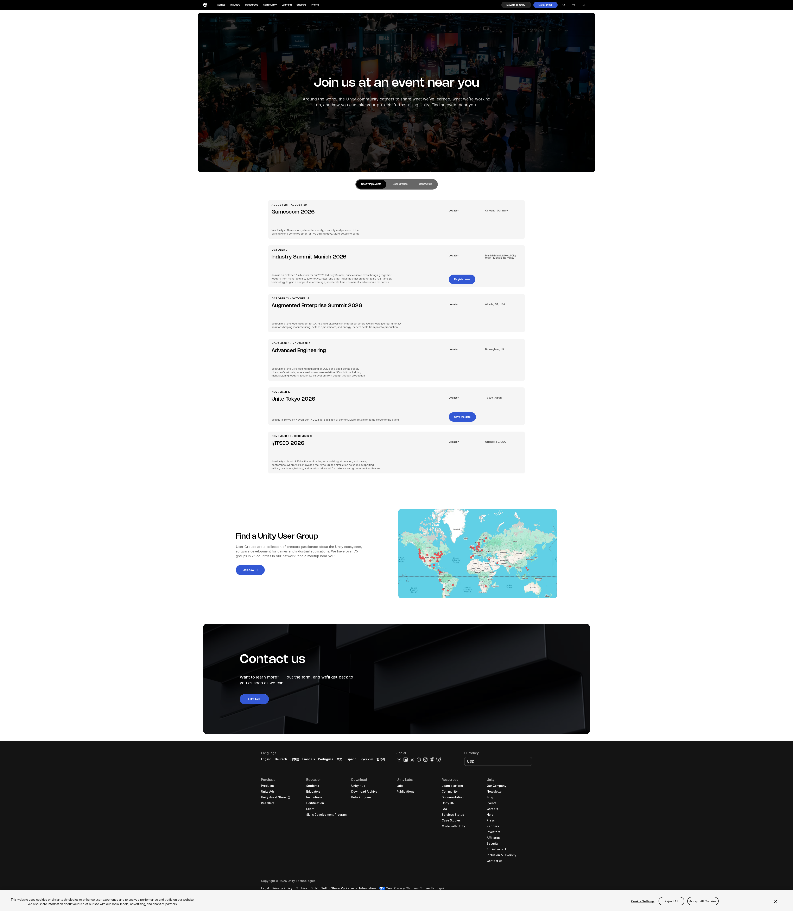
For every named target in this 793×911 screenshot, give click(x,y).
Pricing (315, 5)
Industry (235, 5)
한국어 (380, 759)
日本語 (294, 759)
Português (325, 759)
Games (221, 5)
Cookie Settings (642, 901)
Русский (367, 759)
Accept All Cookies (703, 901)
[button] (516, 5)
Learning (287, 5)
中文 (339, 759)
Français (308, 759)
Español (351, 759)
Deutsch (281, 759)
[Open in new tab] (288, 797)
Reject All (671, 901)
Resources (251, 5)
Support (301, 5)
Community (270, 5)
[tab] (371, 184)
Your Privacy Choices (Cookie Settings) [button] (415, 888)
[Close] (775, 901)
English (266, 759)
